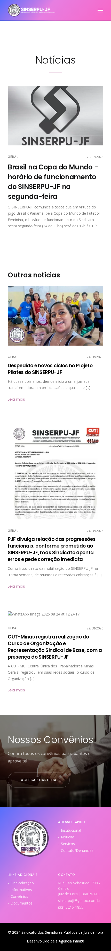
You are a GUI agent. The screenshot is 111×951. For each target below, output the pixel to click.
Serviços (68, 843)
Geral (13, 157)
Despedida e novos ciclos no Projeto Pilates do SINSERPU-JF (50, 369)
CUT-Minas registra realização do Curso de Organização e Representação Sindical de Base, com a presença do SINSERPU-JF (55, 646)
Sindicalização (22, 882)
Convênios (19, 896)
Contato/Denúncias (77, 850)
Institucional (71, 830)
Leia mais (16, 399)
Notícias (68, 837)
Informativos (21, 889)
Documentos (22, 903)
